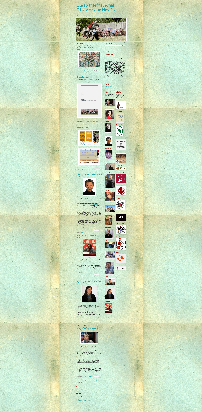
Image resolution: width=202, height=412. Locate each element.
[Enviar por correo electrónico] (93, 70)
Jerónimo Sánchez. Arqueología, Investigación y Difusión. (88, 329)
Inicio (86, 380)
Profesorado (81, 232)
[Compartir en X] (95, 70)
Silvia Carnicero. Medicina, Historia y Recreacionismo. (89, 282)
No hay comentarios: (89, 70)
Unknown (108, 51)
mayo (79, 405)
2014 (78, 397)
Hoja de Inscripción (82, 122)
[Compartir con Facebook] (96, 70)
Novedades (81, 72)
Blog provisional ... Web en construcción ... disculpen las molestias (87, 47)
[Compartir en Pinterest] (97, 70)
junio (79, 399)
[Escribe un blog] (94, 70)
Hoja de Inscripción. (83, 77)
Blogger (110, 409)
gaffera (102, 409)
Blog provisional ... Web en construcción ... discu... (85, 400)
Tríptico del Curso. (83, 128)
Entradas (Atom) (83, 382)
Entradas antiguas (99, 380)
